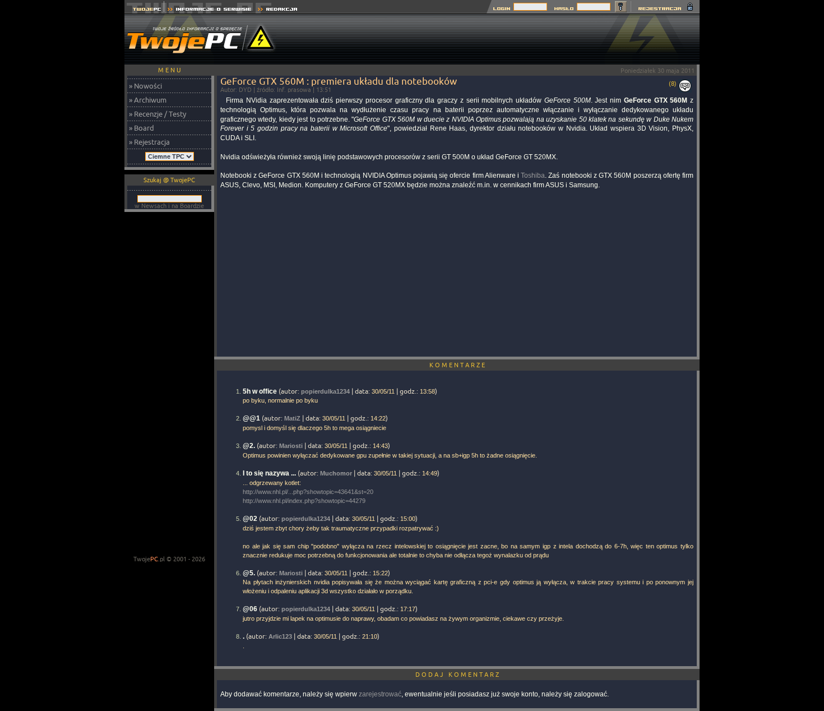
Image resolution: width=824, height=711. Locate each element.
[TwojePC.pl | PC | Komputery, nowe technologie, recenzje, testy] (144, 10)
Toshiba (533, 175)
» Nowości (145, 86)
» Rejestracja (149, 142)
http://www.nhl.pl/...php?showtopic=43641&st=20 (308, 491)
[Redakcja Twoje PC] (277, 10)
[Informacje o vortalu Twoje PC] (209, 10)
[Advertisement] (495, 39)
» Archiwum (147, 100)
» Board (141, 128)
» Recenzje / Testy (157, 114)
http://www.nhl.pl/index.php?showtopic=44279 (304, 500)
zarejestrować (380, 694)
